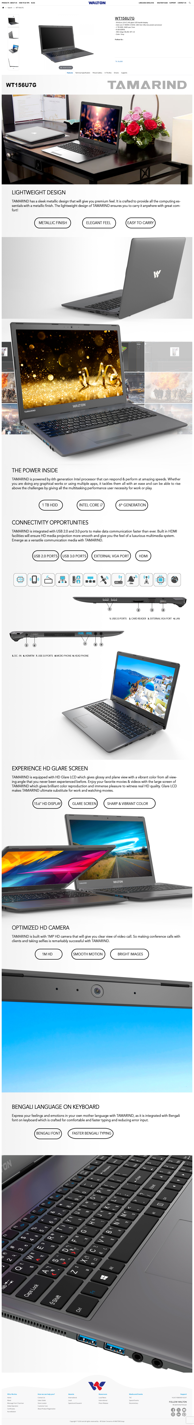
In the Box (108, 73)
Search (10, 7)
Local (70, 1400)
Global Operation (12, 1406)
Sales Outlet (42, 1400)
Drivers (116, 73)
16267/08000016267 (179, 1397)
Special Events (134, 1400)
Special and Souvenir (75, 1403)
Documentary (133, 1403)
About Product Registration (46, 1409)
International (72, 1397)
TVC (130, 1397)
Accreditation (11, 1411)
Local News (102, 1397)
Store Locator (42, 1403)
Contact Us (41, 1397)
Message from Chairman (15, 1403)
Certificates (11, 1409)
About (9, 1400)
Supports (124, 73)
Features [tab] (70, 73)
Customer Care (43, 1406)
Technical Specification (82, 73)
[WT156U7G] (13, 21)
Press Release (103, 1403)
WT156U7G (20, 7)
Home (9, 1397)
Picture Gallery (97, 73)
